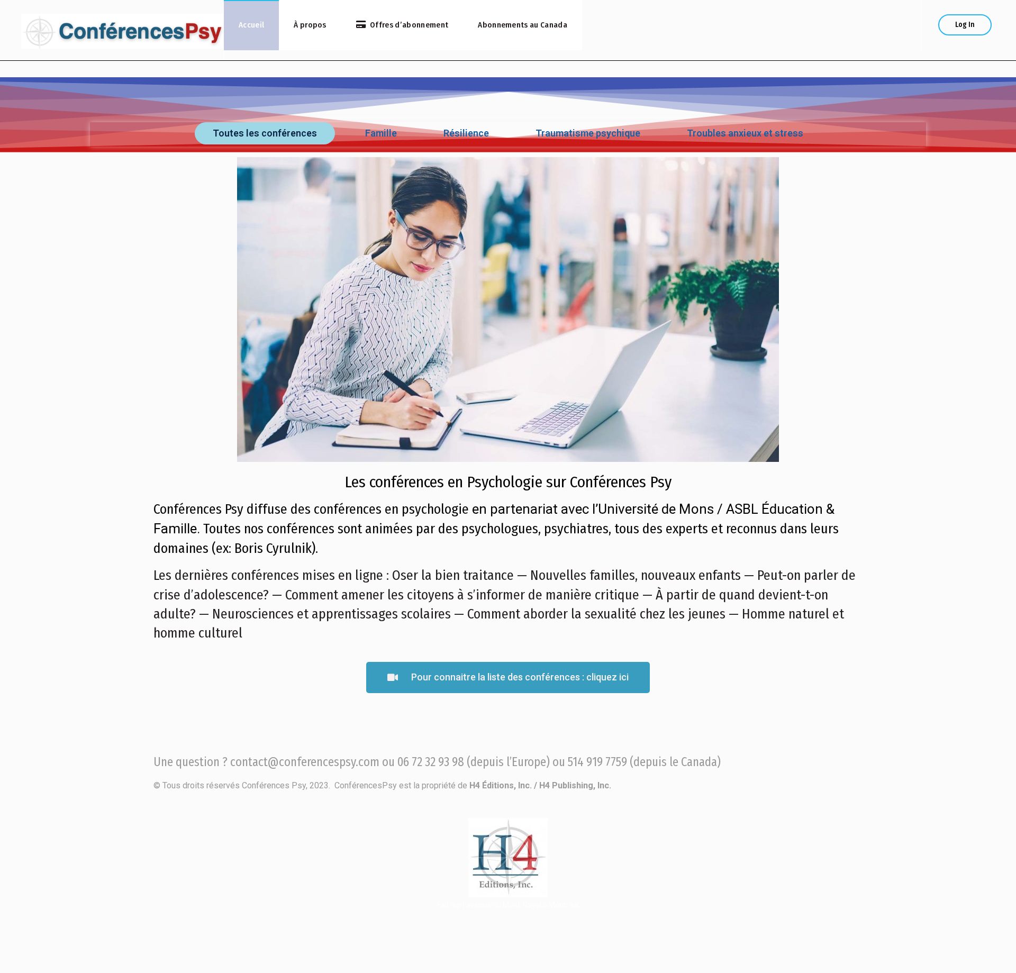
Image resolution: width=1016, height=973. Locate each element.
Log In (965, 24)
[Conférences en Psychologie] (122, 30)
